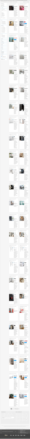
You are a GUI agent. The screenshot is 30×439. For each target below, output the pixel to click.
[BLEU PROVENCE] (16, 294)
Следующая (16, 408)
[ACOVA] (26, 340)
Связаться (25, 23)
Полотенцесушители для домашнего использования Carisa (21, 413)
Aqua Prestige (3, 15)
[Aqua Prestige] (16, 247)
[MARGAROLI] (16, 375)
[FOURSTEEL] (26, 70)
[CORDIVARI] (26, 375)
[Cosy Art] (26, 358)
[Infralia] (16, 325)
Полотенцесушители (6, 413)
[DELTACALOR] (26, 169)
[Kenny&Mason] (16, 394)
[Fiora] (16, 358)
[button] (3, 20)
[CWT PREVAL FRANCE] (26, 325)
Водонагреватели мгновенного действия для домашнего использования (6, 417)
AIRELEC (3, 13)
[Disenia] (16, 70)
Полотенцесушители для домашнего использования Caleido (21, 418)
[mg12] (26, 262)
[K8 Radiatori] (26, 294)
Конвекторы (10, 413)
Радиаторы (3, 413)
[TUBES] (16, 6)
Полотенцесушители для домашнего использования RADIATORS (21, 419)
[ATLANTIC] (16, 37)
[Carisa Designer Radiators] (16, 201)
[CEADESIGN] (26, 37)
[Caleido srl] (16, 153)
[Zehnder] (26, 21)
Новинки (2, 7)
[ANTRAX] (16, 104)
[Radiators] (26, 119)
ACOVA (2, 12)
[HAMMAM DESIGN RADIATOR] (26, 394)
